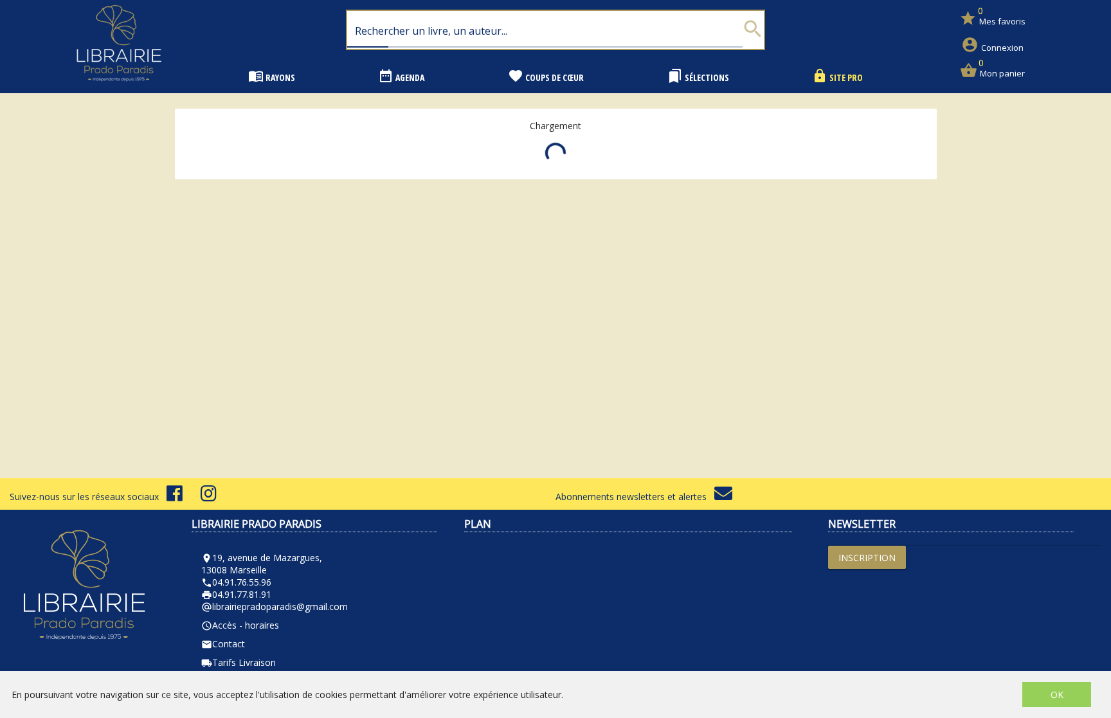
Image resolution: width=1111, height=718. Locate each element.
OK (1057, 694)
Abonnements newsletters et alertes (635, 496)
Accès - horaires (240, 625)
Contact (223, 644)
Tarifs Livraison (238, 662)
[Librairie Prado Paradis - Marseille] (119, 86)
